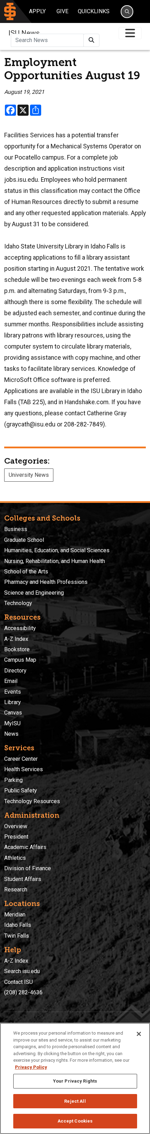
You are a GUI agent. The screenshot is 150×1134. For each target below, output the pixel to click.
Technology (18, 603)
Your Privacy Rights (75, 1081)
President (16, 836)
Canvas (13, 712)
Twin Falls (16, 935)
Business (15, 529)
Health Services (23, 769)
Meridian (14, 914)
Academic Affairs (25, 847)
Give (62, 11)
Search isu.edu (22, 971)
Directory (15, 670)
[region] (75, 1078)
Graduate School (24, 540)
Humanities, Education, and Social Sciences (57, 550)
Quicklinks (94, 11)
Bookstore (17, 649)
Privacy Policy (31, 1067)
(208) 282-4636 (23, 992)
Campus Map (20, 659)
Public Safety (20, 790)
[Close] (139, 1034)
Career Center (21, 759)
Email (10, 681)
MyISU (12, 723)
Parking (13, 780)
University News (29, 475)
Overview (15, 826)
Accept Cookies (75, 1121)
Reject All (74, 1101)
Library (12, 702)
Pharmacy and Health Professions (46, 582)
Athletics (15, 858)
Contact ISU (18, 982)
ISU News (24, 33)
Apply (37, 11)
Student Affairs (22, 879)
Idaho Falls (17, 925)
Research (15, 889)
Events (12, 691)
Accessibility (20, 628)
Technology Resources (32, 801)
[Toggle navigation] (130, 33)
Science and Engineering (34, 592)
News (11, 734)
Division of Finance (27, 868)
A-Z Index (16, 639)
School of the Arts (26, 571)
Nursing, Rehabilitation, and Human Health (54, 561)
